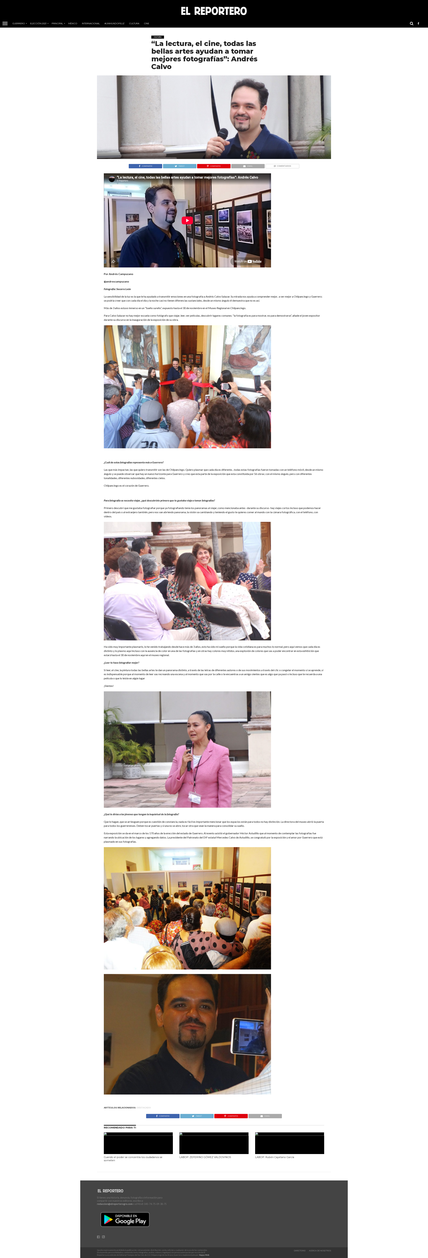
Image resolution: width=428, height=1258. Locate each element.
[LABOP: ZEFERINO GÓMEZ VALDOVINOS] (213, 1134)
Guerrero (18, 23)
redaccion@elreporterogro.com (115, 1204)
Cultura (134, 23)
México (72, 23)
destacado (144, 1107)
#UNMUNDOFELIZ (114, 23)
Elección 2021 (38, 23)
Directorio (300, 1250)
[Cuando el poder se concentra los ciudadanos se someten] (138, 1134)
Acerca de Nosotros (320, 1250)
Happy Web (204, 1255)
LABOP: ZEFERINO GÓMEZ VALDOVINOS (205, 1157)
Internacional (91, 23)
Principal (57, 23)
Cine (146, 23)
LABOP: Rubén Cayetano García (274, 1157)
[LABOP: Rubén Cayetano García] (289, 1134)
